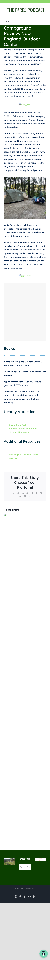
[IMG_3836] (25, 276)
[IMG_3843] (25, 104)
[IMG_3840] (25, 198)
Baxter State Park (17, 425)
